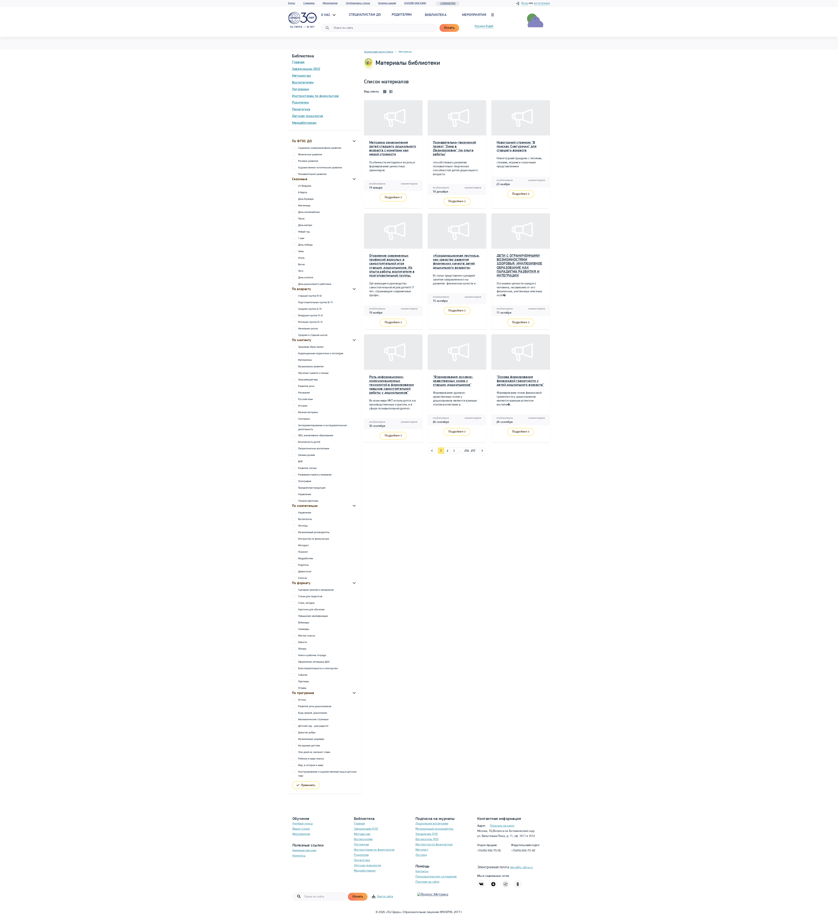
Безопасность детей (309, 442)
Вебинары (303, 622)
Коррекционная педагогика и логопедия (320, 353)
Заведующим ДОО (306, 69)
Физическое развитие (310, 154)
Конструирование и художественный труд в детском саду (327, 774)
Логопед (302, 526)
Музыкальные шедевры (311, 739)
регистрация (542, 3)
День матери (305, 225)
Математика (305, 360)
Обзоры (302, 649)
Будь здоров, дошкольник (312, 713)
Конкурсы (299, 855)
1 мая (301, 238)
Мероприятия (330, 3)
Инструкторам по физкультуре (315, 96)
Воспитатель (305, 519)
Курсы (291, 3)
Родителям (300, 102)
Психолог (303, 552)
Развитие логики (307, 468)
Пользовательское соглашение (436, 876)
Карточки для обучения (311, 609)
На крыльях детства (309, 745)
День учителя (305, 277)
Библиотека (435, 15)
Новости (302, 642)
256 (466, 451)
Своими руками (306, 455)
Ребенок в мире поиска (311, 759)
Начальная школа (308, 328)
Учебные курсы (302, 823)
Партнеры (303, 681)
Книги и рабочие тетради (312, 655)
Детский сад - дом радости (313, 726)
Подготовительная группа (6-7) (315, 302)
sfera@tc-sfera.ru (521, 867)
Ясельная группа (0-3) (310, 322)
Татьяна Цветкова (308, 501)
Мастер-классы (306, 636)
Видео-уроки (301, 829)
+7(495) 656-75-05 (489, 850)
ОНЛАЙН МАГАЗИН (415, 3)
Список (391, 91)
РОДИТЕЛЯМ (402, 15)
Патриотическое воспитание (313, 448)
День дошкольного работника (314, 284)
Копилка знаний (387, 3)
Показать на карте (502, 826)
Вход (524, 3)
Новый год (304, 232)
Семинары (309, 3)
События (302, 675)
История (302, 406)
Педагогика (301, 109)
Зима (301, 251)
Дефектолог (305, 571)
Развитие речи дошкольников (314, 706)
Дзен (493, 884)
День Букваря (306, 199)
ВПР (300, 461)
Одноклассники (518, 884)
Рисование (304, 393)
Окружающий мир (308, 379)
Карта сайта (385, 896)
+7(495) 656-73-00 (523, 850)
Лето (300, 271)
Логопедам (300, 89)
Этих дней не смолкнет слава (314, 752)
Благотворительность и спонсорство (318, 668)
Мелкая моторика (308, 412)
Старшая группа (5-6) (310, 296)
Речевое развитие (308, 161)
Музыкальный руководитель (313, 532)
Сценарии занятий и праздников (316, 590)
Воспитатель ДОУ (427, 839)
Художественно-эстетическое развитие (320, 167)
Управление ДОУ (427, 834)
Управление (304, 494)
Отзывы (302, 688)
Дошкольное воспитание (432, 823)
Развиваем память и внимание (315, 475)
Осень (301, 258)
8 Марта (302, 192)
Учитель (302, 578)
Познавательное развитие (312, 174)
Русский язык (305, 399)
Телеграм (506, 884)
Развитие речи (306, 386)
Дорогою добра (306, 732)
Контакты (422, 871)
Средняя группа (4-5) (309, 309)
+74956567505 (447, 3)
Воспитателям (303, 82)
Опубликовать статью (358, 3)
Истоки (302, 700)
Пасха (301, 218)
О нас (326, 15)
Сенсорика (304, 419)
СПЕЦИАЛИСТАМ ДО (365, 15)
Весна (301, 264)
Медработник (305, 558)
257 (473, 451)
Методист (303, 545)
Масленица (304, 205)
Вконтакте (481, 884)
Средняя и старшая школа (312, 335)
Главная (298, 62)
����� (432, 450)
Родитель (303, 565)
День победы (305, 245)
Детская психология (307, 116)
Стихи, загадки (306, 603)
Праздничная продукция (311, 488)
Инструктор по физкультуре (313, 539)
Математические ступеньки (313, 719)
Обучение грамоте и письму (313, 373)
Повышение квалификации (313, 616)
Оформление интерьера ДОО (314, 662)
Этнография (304, 481)
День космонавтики (309, 212)
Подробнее (392, 197)
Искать (449, 28)
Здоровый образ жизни (310, 347)
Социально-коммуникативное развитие (319, 148)
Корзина (484, 26)
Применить (308, 785)
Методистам (301, 76)
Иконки (384, 91)
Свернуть (354, 141)
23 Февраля (304, 186)
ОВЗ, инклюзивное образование (315, 435)
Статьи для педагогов (310, 596)
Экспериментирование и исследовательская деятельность (322, 427)
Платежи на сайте (428, 882)
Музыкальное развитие (311, 366)
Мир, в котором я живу (310, 765)
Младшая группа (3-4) (310, 315)
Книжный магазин (304, 850)
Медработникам (304, 123)
